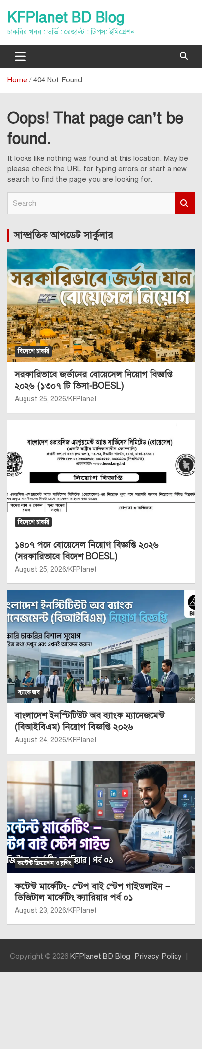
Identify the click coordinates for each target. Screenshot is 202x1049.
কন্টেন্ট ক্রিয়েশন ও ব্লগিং (44, 863)
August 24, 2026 (40, 740)
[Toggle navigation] (20, 56)
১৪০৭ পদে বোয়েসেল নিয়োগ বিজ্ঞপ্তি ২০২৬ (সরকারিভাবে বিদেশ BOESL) (87, 550)
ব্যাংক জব (29, 692)
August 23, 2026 (40, 910)
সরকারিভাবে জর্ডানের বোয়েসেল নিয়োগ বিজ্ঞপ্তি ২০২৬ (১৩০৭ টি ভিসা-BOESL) (94, 380)
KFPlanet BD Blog (66, 17)
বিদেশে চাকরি (33, 351)
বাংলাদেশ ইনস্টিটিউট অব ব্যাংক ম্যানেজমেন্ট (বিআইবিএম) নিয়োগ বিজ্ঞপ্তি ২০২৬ (90, 721)
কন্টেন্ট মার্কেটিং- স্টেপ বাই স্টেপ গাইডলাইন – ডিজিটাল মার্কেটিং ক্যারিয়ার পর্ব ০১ (92, 892)
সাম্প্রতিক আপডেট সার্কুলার (63, 235)
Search (185, 203)
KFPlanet (82, 399)
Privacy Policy (158, 956)
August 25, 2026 (40, 399)
